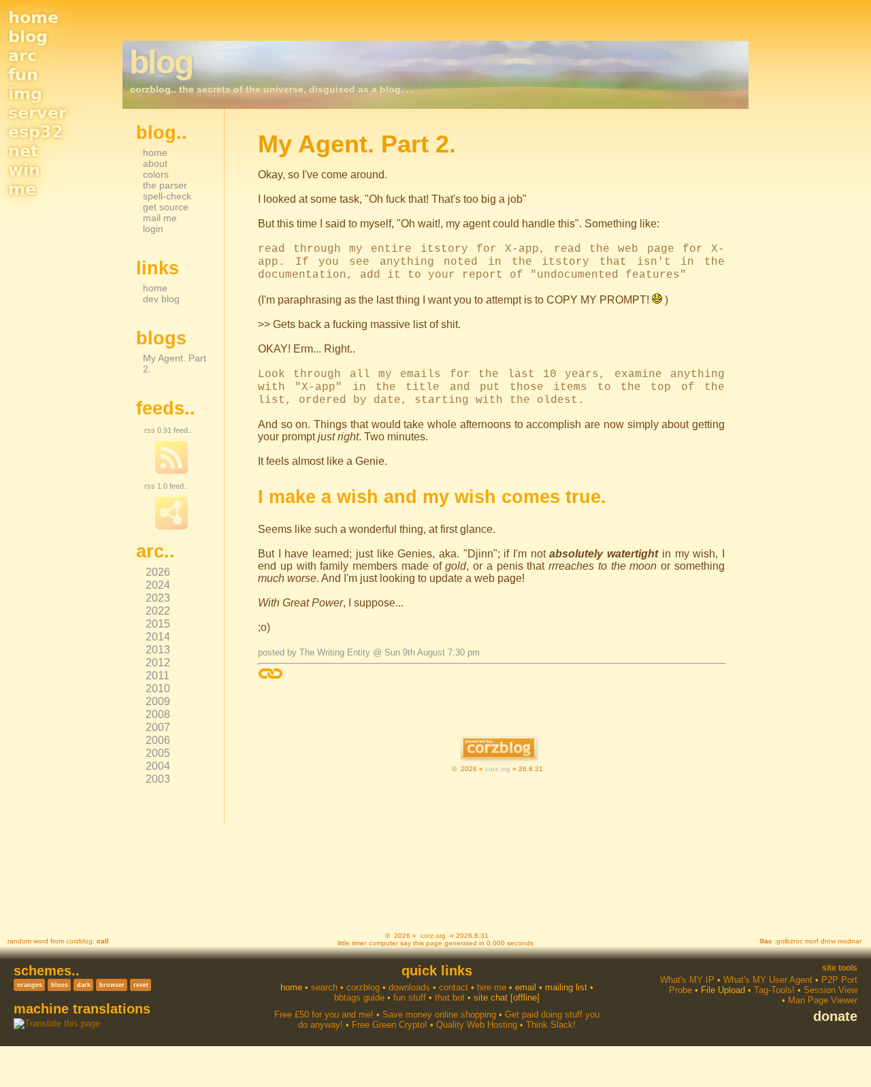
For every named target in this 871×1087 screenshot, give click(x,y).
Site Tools (839, 968)
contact (453, 987)
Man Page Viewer (822, 1000)
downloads (409, 987)
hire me (491, 987)
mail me (160, 217)
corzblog (79, 941)
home (33, 17)
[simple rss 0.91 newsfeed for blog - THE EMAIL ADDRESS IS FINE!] (171, 471)
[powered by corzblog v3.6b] (498, 749)
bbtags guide (359, 997)
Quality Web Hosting (476, 1025)
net (23, 151)
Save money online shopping (439, 1014)
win (24, 170)
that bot (450, 997)
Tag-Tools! (774, 990)
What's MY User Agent (767, 980)
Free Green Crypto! (389, 1025)
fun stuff (409, 997)
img (25, 93)
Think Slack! (551, 1025)
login (153, 228)
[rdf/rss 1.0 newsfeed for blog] (171, 527)
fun (23, 74)
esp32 (35, 132)
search (324, 987)
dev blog (161, 298)
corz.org (497, 769)
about (155, 163)
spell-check (167, 196)
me (22, 189)
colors (156, 174)
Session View (830, 990)
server (37, 113)
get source (165, 206)
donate (835, 1016)
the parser (165, 185)
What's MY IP (687, 980)
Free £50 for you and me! (324, 1014)
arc (22, 55)
